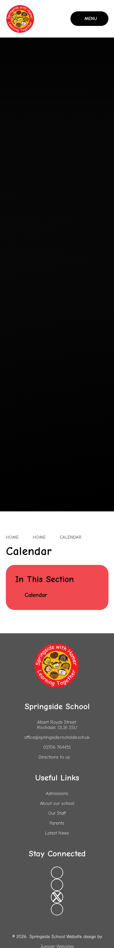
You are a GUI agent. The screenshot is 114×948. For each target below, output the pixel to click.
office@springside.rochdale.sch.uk (57, 737)
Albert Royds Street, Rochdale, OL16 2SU (57, 725)
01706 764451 (57, 747)
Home (12, 537)
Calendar (70, 537)
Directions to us (54, 757)
